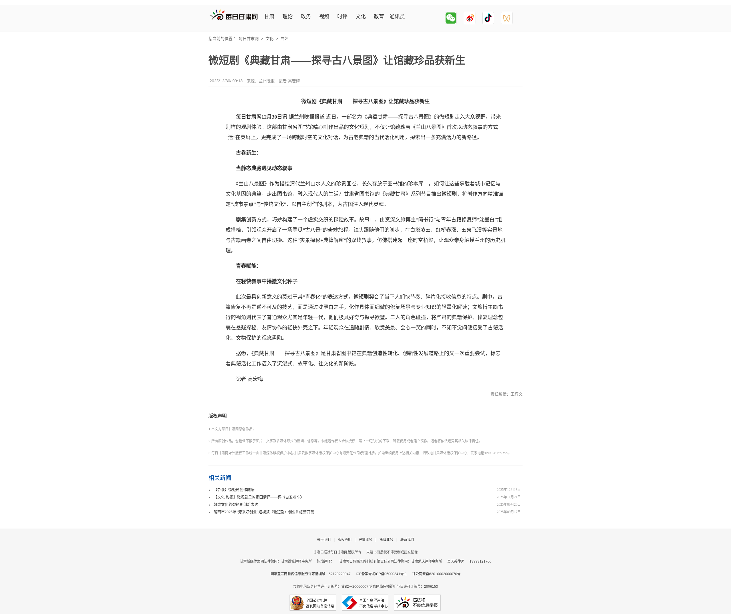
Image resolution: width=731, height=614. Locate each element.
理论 (287, 16)
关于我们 (324, 540)
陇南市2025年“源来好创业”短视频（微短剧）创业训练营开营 (264, 512)
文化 (361, 16)
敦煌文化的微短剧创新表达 (236, 504)
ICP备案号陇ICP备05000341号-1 (381, 574)
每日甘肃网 (249, 38)
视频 (324, 16)
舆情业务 (365, 540)
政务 (306, 16)
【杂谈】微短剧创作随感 (234, 489)
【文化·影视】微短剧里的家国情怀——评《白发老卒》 (259, 497)
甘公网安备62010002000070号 (436, 574)
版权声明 (217, 415)
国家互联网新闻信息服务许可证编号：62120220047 (313, 574)
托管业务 (386, 540)
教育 (379, 16)
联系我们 (407, 540)
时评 (342, 16)
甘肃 (269, 16)
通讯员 (397, 16)
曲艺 (284, 38)
